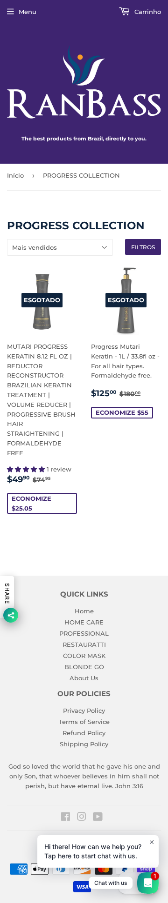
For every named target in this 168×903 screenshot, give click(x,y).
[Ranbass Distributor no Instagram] (81, 818)
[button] (27, 469)
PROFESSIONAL (84, 633)
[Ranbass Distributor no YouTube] (98, 818)
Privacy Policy (84, 710)
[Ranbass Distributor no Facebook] (65, 818)
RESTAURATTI (84, 644)
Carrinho (147, 11)
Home (84, 611)
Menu (27, 11)
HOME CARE (84, 622)
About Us (84, 678)
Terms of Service (84, 721)
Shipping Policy (84, 744)
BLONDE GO (84, 667)
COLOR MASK (84, 655)
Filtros (143, 247)
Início (15, 175)
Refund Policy (84, 733)
